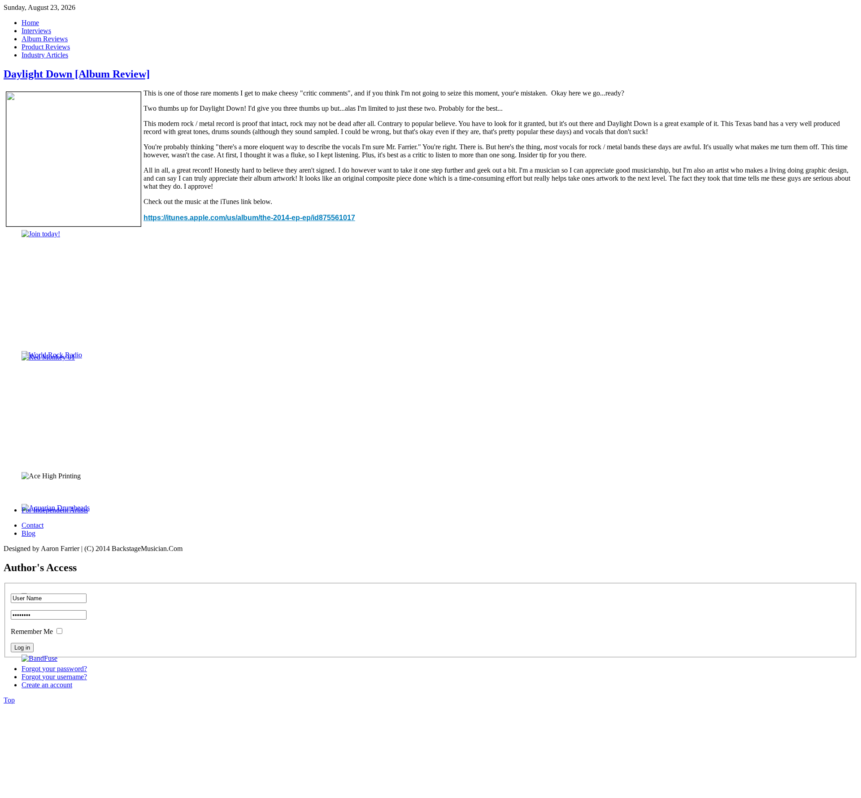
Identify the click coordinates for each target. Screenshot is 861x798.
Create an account (47, 685)
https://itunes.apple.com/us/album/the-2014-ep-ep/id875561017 (249, 217)
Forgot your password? (54, 668)
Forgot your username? (54, 677)
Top (9, 700)
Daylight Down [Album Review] (77, 74)
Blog (28, 533)
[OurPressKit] (41, 234)
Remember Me (32, 631)
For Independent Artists (55, 510)
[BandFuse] (39, 658)
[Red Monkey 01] (48, 357)
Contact (32, 525)
